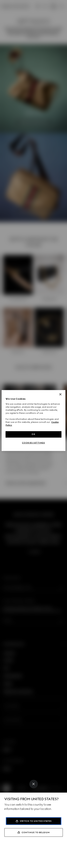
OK (33, 434)
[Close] (33, 784)
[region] (33, 420)
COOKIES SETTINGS (33, 443)
